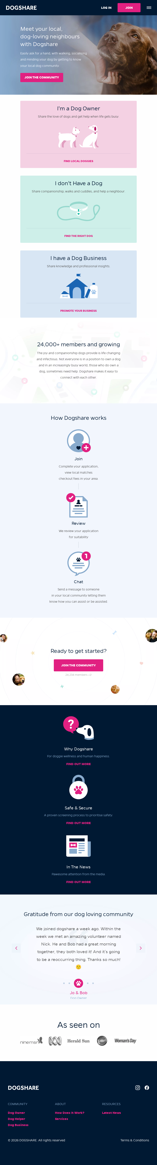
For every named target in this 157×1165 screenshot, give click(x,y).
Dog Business (18, 1125)
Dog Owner (16, 1113)
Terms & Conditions (134, 1140)
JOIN (129, 8)
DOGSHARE (21, 7)
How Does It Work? (69, 1113)
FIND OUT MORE (78, 764)
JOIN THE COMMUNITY (42, 77)
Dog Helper (16, 1119)
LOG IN (106, 8)
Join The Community (78, 665)
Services (61, 1119)
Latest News (111, 1113)
